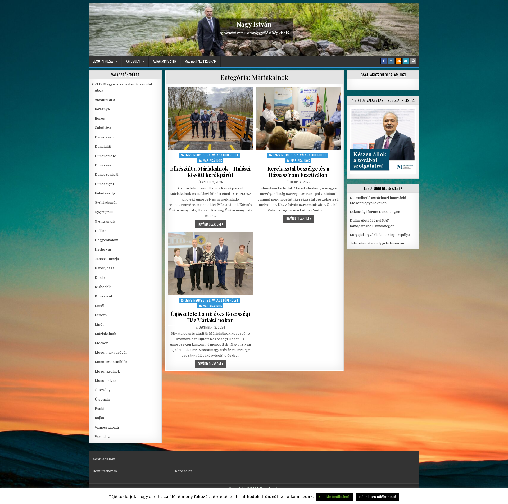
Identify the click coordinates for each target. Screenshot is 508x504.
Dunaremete (105, 156)
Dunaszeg (103, 165)
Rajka (99, 418)
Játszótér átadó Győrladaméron (377, 243)
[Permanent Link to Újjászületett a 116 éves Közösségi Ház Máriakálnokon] (210, 263)
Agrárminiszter (164, 61)
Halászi (101, 231)
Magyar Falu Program (200, 61)
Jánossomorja (107, 259)
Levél (99, 306)
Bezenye (102, 109)
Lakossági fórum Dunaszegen (375, 212)
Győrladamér (106, 203)
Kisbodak (103, 287)
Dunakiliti (103, 146)
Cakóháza (103, 128)
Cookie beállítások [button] (334, 497)
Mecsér (101, 343)
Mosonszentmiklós (111, 362)
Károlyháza (104, 268)
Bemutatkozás (103, 61)
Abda (99, 90)
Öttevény (103, 390)
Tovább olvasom (211, 224)
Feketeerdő (105, 193)
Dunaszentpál (106, 174)
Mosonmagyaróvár (111, 353)
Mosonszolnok (107, 371)
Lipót (99, 324)
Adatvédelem (104, 459)
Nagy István (254, 24)
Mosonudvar (105, 381)
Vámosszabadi (107, 427)
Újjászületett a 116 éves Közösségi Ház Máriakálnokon (210, 317)
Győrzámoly (105, 221)
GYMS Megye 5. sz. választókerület (212, 155)
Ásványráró (105, 100)
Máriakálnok (212, 160)
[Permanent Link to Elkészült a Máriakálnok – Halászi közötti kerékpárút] (210, 118)
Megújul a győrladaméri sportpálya (380, 235)
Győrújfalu (104, 212)
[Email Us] (406, 61)
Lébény (101, 315)
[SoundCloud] (398, 61)
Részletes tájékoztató (377, 497)
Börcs (100, 118)
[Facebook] (383, 61)
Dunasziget (104, 184)
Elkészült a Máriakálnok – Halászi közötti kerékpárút (210, 171)
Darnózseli (104, 137)
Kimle (100, 278)
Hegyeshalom (106, 240)
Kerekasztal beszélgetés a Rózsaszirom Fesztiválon (298, 171)
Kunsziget (103, 296)
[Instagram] (391, 61)
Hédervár (103, 249)
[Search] (413, 61)
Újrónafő (102, 399)
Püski (99, 409)
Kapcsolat (133, 61)
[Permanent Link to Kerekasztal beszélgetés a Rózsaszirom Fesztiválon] (298, 118)
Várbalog (102, 437)
